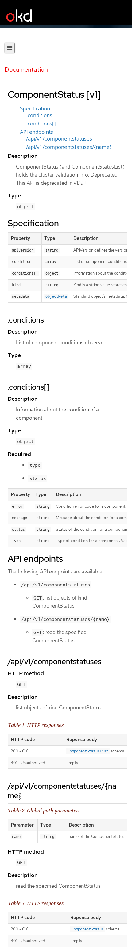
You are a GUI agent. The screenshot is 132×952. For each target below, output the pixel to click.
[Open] (10, 48)
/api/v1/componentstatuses (59, 138)
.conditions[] (41, 123)
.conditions (39, 115)
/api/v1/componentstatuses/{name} (68, 147)
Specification (35, 108)
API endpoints (36, 132)
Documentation (26, 69)
